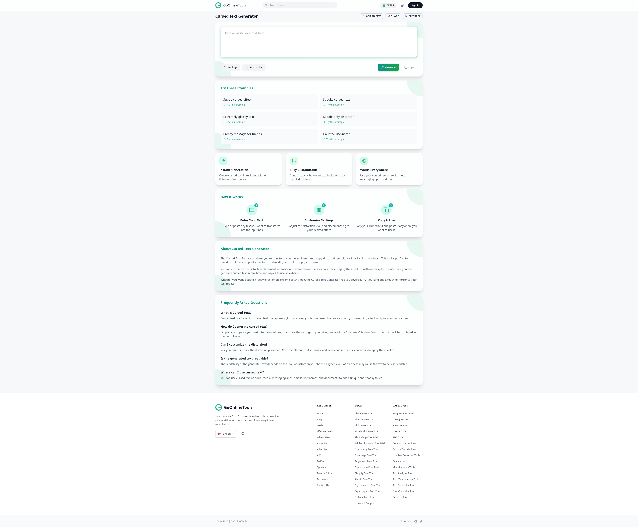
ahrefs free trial (364, 479)
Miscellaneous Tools (404, 467)
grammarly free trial (366, 449)
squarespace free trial (367, 491)
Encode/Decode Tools (404, 449)
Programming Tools (404, 413)
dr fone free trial (364, 497)
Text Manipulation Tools (406, 479)
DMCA (320, 461)
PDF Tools (398, 437)
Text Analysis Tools (403, 473)
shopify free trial (364, 473)
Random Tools (400, 497)
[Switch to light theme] (402, 5)
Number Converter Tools (406, 455)
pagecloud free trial (366, 461)
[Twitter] (421, 521)
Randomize (256, 67)
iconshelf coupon (364, 503)
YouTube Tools (401, 425)
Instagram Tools (402, 419)
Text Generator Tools (404, 485)
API (319, 455)
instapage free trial (366, 455)
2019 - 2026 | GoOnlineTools (231, 521)
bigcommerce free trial (368, 485)
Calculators (399, 461)
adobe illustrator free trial (370, 443)
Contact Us (323, 485)
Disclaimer (323, 479)
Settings (232, 67)
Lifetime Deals (325, 431)
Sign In (415, 5)
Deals (390, 5)
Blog (319, 419)
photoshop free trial (366, 437)
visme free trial (363, 413)
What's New (323, 437)
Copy (411, 67)
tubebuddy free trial (366, 431)
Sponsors (322, 467)
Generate (390, 67)
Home (320, 413)
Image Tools (399, 431)
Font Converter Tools (404, 491)
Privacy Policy (324, 473)
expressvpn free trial (367, 467)
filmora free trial (364, 419)
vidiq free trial (363, 425)
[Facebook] (415, 521)
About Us (322, 443)
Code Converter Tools (404, 443)
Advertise (322, 449)
